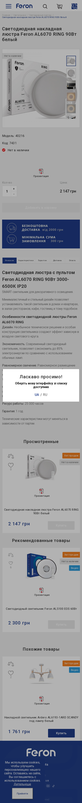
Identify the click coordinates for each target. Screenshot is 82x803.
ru (45, 395)
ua (37, 395)
